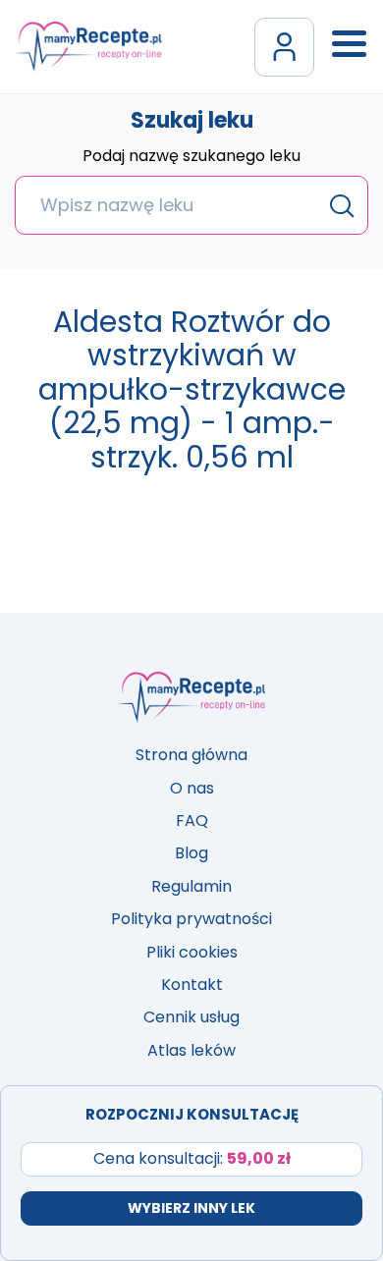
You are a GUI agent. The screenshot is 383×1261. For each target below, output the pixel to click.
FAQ (192, 820)
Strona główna (191, 754)
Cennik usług (191, 1017)
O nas (192, 788)
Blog (191, 853)
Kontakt (192, 984)
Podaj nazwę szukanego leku (191, 157)
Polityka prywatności (191, 918)
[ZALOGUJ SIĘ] (284, 47)
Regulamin (191, 886)
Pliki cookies (192, 952)
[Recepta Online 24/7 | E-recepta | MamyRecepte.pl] (88, 47)
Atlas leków (191, 1050)
